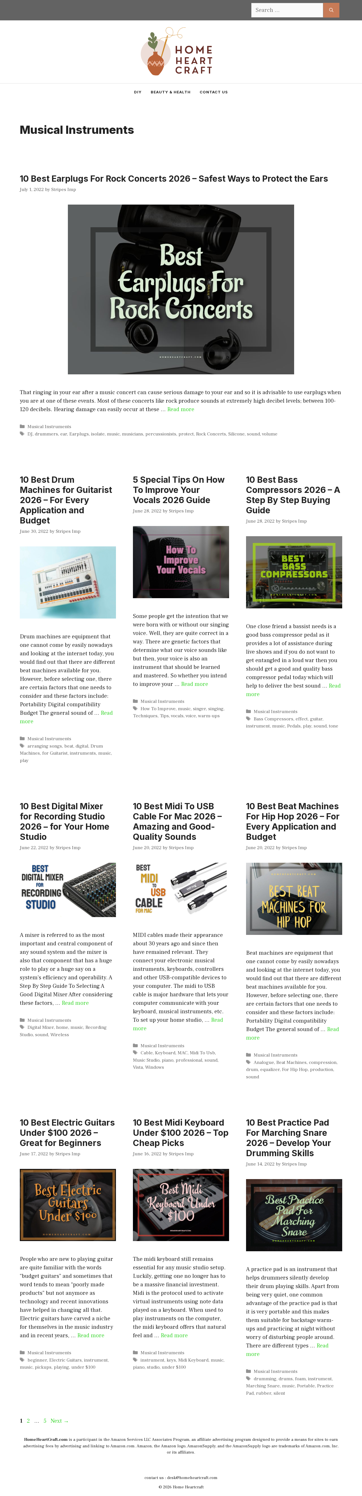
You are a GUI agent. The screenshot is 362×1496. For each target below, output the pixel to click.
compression (323, 1062)
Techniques (145, 716)
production (321, 1069)
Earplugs (79, 434)
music (113, 434)
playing (61, 1367)
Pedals (294, 726)
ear (63, 434)
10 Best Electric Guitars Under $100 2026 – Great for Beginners (67, 1132)
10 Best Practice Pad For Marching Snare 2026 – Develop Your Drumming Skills (288, 1137)
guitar (316, 719)
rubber (263, 1393)
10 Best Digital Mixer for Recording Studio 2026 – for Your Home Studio (64, 821)
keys (171, 1360)
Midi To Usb (202, 1053)
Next (60, 1421)
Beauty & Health (171, 92)
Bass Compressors (273, 719)
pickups (43, 1367)
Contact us (214, 92)
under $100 (83, 1367)
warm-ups (209, 716)
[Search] (331, 10)
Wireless (59, 1035)
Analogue (264, 1062)
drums (286, 1379)
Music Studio (146, 1060)
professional (189, 1060)
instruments (83, 753)
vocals (177, 716)
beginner (37, 1360)
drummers (46, 434)
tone (333, 726)
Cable (147, 1053)
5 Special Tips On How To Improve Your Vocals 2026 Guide (179, 490)
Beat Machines (291, 1062)
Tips (164, 716)
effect (302, 719)
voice (191, 716)
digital (82, 746)
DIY (138, 92)
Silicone (236, 434)
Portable (306, 1386)
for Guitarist (55, 753)
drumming (265, 1379)
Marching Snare (263, 1386)
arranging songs (44, 746)
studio (153, 1367)
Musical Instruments (49, 427)
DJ (30, 434)
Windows (154, 1067)
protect (186, 434)
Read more (180, 409)
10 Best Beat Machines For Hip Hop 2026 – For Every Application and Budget (293, 821)
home (62, 1027)
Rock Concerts (211, 434)
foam (300, 1379)
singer (199, 709)
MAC (183, 1053)
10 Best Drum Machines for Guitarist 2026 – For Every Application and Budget (66, 500)
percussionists (160, 434)
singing (215, 709)
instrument (258, 726)
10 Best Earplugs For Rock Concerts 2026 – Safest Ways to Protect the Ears (174, 178)
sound (253, 434)
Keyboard (165, 1053)
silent (279, 1393)
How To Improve (158, 709)
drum (252, 1069)
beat (68, 746)
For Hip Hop (295, 1069)
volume (269, 434)
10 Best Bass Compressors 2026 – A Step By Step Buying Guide (293, 495)
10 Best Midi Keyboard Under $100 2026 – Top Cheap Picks (181, 1132)
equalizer (270, 1069)
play (24, 760)
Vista (138, 1067)
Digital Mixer (40, 1027)
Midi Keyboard (193, 1360)
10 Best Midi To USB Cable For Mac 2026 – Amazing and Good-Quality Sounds (177, 821)
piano (167, 1060)
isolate (98, 434)
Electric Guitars (65, 1360)
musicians (132, 434)
